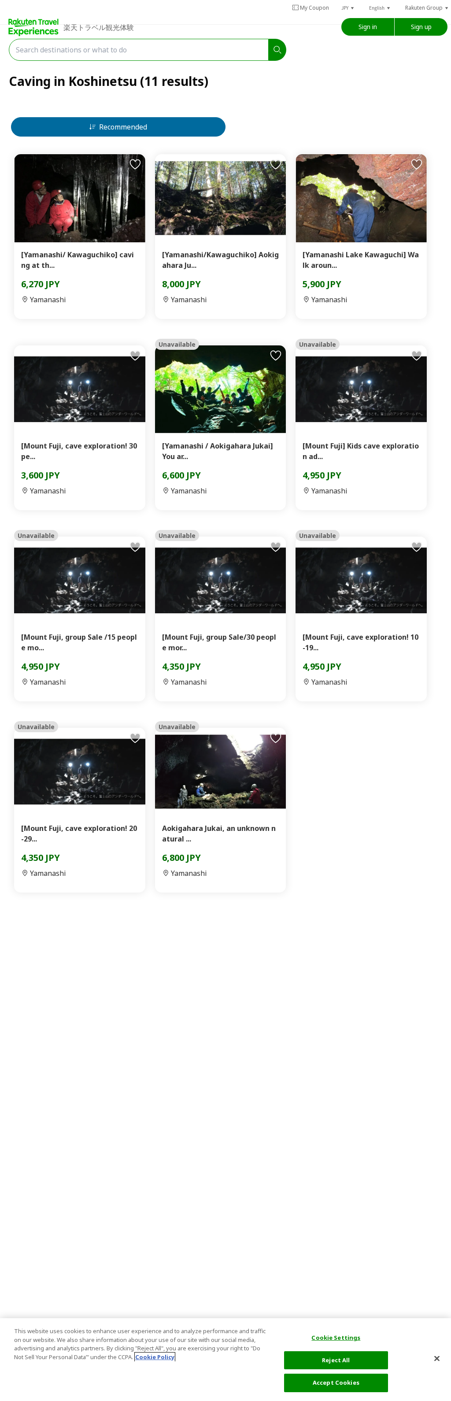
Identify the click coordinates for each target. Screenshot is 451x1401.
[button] (348, 7)
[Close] (437, 1358)
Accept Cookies (336, 1382)
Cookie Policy (154, 1357)
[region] (225, 1359)
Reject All (336, 1360)
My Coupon (314, 7)
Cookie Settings (335, 1338)
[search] (277, 50)
